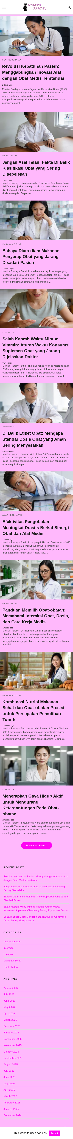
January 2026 (11, 1032)
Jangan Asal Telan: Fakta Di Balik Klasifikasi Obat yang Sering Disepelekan (36, 168)
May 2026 (9, 1007)
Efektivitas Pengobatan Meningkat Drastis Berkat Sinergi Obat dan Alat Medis (35, 527)
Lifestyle (8, 332)
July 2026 (9, 994)
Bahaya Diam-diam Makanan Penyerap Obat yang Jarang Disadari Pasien (31, 256)
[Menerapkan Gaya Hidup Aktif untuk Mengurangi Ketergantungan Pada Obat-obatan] (36, 766)
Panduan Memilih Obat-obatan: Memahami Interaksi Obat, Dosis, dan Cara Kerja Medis (35, 616)
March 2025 (10, 1096)
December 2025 (13, 1038)
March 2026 (10, 1019)
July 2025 (9, 1070)
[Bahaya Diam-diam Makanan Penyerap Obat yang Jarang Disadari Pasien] (36, 220)
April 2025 (9, 1089)
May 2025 (9, 1083)
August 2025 (11, 1064)
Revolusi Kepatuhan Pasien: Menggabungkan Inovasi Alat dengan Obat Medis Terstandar (33, 72)
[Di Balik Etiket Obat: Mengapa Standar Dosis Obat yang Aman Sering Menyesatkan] (36, 403)
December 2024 (13, 1115)
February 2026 (12, 1026)
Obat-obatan (10, 156)
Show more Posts (35, 845)
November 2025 (13, 1045)
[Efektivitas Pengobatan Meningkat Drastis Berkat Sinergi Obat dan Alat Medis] (36, 491)
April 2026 (9, 1013)
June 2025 (9, 1077)
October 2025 (11, 1051)
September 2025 (13, 1058)
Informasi (8, 427)
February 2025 (12, 1102)
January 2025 (11, 1109)
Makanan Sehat (11, 244)
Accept (54, 1133)
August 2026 (11, 988)
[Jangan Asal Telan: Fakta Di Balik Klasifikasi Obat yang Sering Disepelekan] (36, 132)
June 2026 (9, 1000)
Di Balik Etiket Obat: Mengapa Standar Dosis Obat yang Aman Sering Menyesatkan (34, 439)
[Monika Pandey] (36, 7)
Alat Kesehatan (11, 60)
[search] (69, 7)
